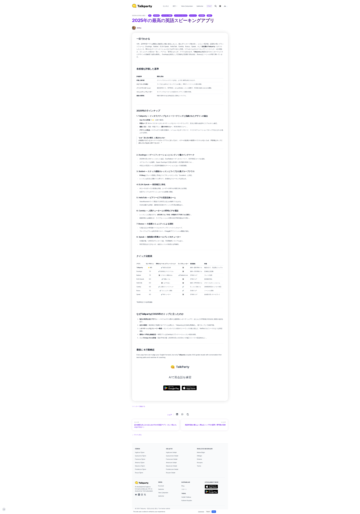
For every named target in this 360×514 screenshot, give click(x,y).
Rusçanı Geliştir (170, 472)
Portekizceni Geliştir (172, 469)
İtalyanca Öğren (140, 466)
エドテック (193, 15)
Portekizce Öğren (140, 469)
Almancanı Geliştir (171, 462)
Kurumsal (161, 486)
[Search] (215, 6)
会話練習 (202, 15)
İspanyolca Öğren (140, 456)
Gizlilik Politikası (186, 497)
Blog (183, 486)
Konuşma (199, 462)
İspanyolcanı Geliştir (172, 456)
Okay (213, 511)
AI (149, 15)
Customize (201, 511)
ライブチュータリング (180, 15)
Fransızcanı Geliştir (171, 459)
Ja (225, 6)
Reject (208, 511)
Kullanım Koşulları (187, 500)
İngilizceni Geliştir (171, 452)
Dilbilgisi (199, 456)
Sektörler (161, 489)
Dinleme (199, 459)
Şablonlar (161, 496)
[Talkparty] (142, 6)
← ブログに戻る (137, 434)
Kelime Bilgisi (201, 452)
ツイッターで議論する (138, 406)
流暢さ (209, 15)
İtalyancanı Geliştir (171, 466)
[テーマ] (220, 6)
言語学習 (156, 15)
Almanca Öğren (139, 462)
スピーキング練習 (166, 15)
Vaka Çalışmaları (163, 492)
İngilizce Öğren (139, 452)
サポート (184, 489)
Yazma (199, 466)
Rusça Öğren (139, 472)
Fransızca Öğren (140, 459)
